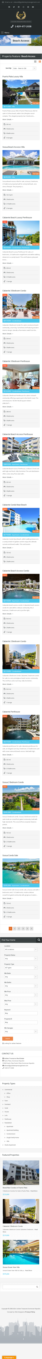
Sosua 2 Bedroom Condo (13, 782)
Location (7, 946)
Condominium (11, 1134)
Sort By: (9, 68)
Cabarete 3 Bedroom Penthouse (16, 361)
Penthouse (8, 1119)
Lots (6, 1115)
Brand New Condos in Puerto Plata (15, 1188)
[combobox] (24, 68)
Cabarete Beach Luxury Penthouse (17, 217)
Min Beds (7, 973)
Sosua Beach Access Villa (13, 147)
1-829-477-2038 (23, 26)
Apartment (10, 1126)
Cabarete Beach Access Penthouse (17, 434)
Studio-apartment (10, 1145)
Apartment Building (13, 1130)
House (7, 1112)
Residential (8, 1123)
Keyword (7, 1010)
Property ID (8, 1019)
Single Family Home (13, 1137)
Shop (8, 1097)
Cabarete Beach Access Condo (15, 571)
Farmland (7, 1104)
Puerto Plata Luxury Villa (12, 76)
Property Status (9, 955)
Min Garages (8, 1028)
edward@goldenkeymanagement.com (27, 2)
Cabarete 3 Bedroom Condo (14, 291)
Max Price (7, 1001)
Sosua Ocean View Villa (11, 1267)
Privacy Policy (30, 1312)
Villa (8, 1141)
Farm (6, 1100)
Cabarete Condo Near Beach (14, 505)
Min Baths (7, 982)
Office (8, 1093)
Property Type (9, 964)
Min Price (7, 991)
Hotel (6, 1108)
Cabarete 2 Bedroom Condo (14, 641)
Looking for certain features (12, 1043)
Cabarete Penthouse (11, 712)
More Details (7, 119)
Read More (34, 1191)
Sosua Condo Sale (10, 855)
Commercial (8, 1089)
